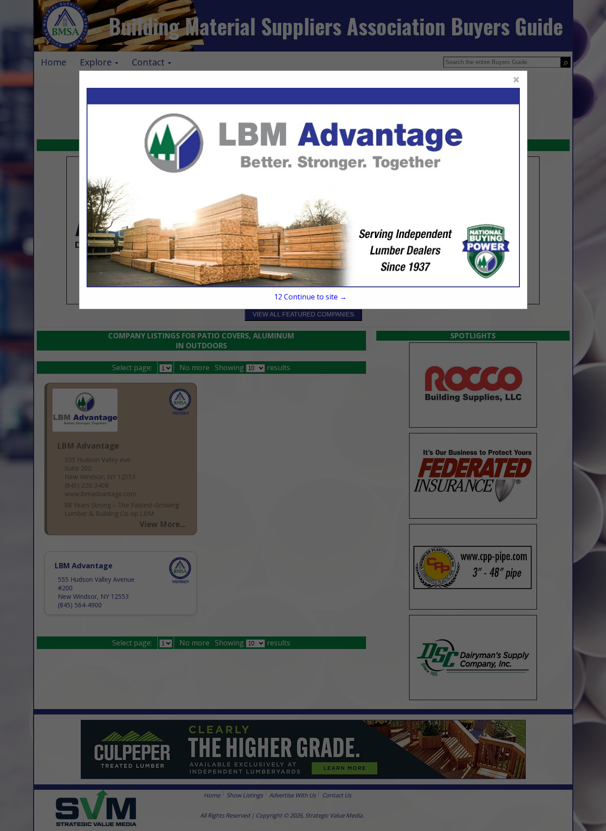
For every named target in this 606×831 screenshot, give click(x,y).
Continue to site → (310, 297)
